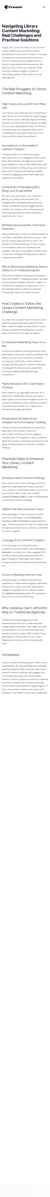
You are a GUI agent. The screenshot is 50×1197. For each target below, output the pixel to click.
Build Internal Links (15, 593)
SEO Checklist (20, 521)
